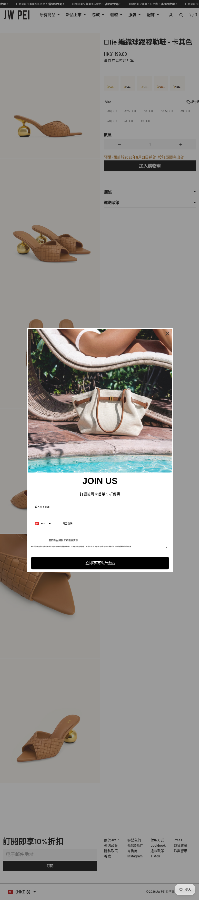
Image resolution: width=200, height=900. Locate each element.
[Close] (166, 333)
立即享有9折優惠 (99, 563)
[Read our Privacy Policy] (165, 548)
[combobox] (42, 523)
